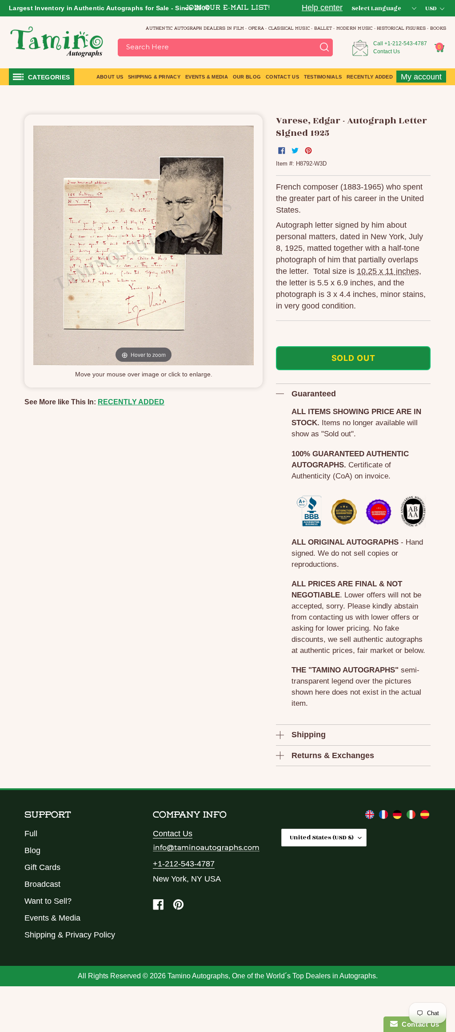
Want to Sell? (48, 901)
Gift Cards (42, 867)
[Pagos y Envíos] (425, 816)
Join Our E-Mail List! (227, 8)
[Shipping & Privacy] (371, 816)
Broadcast (42, 884)
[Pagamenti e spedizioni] (412, 816)
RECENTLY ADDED (131, 402)
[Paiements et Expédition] (384, 816)
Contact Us (386, 51)
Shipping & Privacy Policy (69, 934)
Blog (32, 850)
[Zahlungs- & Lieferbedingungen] (398, 816)
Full (30, 833)
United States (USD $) (322, 837)
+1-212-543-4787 (405, 43)
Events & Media (52, 917)
